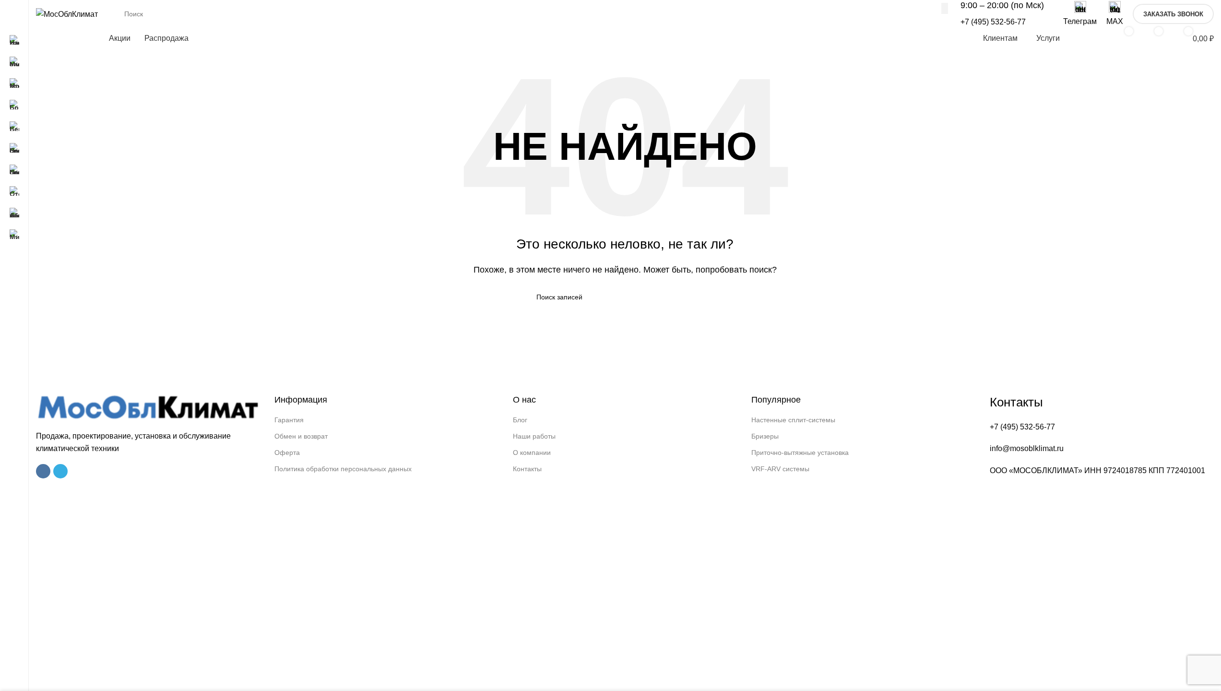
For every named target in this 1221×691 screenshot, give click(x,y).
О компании (532, 452)
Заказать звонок (1173, 14)
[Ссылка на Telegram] (60, 471)
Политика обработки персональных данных (343, 469)
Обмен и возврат (301, 436)
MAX (1114, 21)
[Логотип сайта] (67, 14)
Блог (520, 420)
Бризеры (765, 436)
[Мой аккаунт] (1090, 38)
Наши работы (534, 436)
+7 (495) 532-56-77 (993, 22)
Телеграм (1080, 21)
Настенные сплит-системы (793, 420)
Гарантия (289, 420)
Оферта (287, 452)
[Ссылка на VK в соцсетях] (43, 471)
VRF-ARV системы (780, 469)
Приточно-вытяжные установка (800, 452)
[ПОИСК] (944, 8)
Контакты (527, 469)
